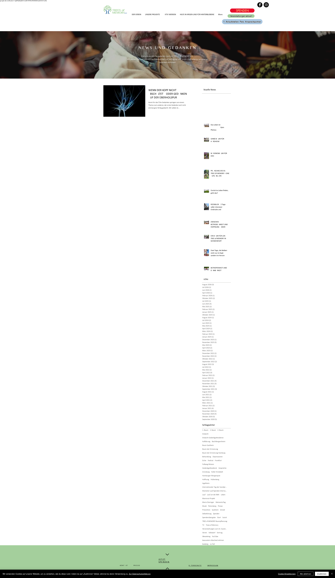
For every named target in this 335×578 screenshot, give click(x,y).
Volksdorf (212, 533)
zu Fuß (212, 544)
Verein (204, 533)
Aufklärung (206, 442)
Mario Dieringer (208, 502)
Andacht (205, 434)
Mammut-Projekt (208, 499)
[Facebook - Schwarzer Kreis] (259, 4)
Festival (210, 461)
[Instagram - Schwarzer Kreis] (266, 4)
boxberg (205, 544)
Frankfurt (218, 461)
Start (219, 518)
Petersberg (212, 506)
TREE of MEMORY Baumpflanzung (214, 521)
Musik (204, 506)
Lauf (203, 495)
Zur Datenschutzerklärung (139, 573)
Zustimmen (321, 573)
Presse (220, 506)
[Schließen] (331, 574)
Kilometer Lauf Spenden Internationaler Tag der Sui (214, 491)
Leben (223, 495)
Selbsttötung (206, 514)
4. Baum (220, 430)
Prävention (206, 510)
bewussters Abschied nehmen (213, 540)
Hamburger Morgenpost (211, 476)
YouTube (215, 537)
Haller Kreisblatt (217, 472)
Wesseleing (206, 537)
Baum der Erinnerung (210, 449)
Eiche (204, 461)
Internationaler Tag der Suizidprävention (214, 487)
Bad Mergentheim (218, 442)
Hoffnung (205, 480)
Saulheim (215, 510)
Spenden (216, 514)
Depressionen (218, 457)
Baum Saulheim (208, 445)
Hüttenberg (215, 480)
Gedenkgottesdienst (209, 468)
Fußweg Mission (208, 464)
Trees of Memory (212, 525)
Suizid (224, 518)
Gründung (206, 472)
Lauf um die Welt (213, 495)
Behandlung (206, 457)
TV (203, 525)
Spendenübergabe (209, 518)
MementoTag (221, 502)
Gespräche (222, 468)
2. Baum (213, 430)
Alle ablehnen (305, 573)
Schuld (222, 510)
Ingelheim (206, 483)
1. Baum (205, 430)
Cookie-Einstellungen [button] (287, 573)
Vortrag (219, 533)
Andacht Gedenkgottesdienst (213, 438)
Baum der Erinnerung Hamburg (213, 453)
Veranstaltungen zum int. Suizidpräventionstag (214, 529)
